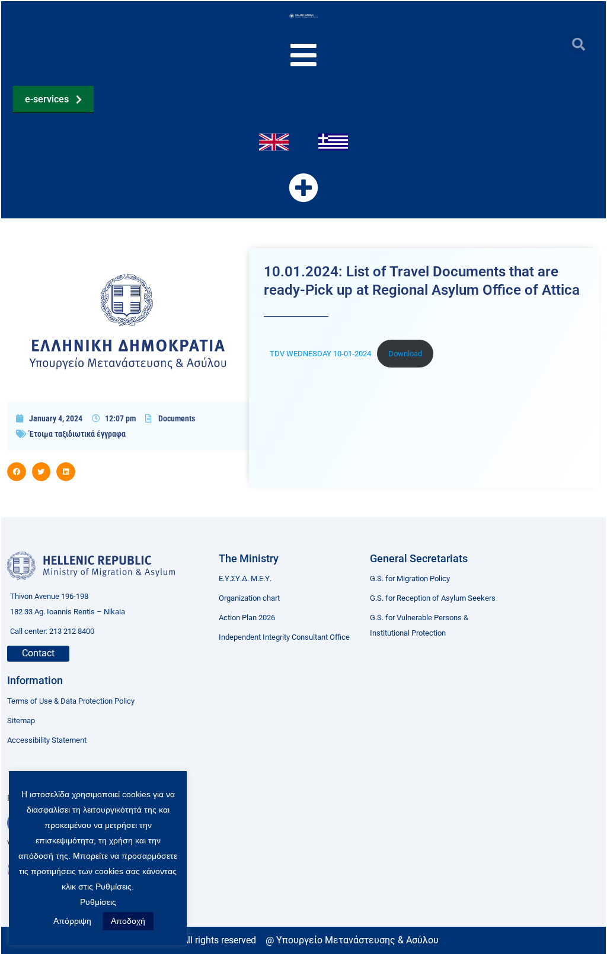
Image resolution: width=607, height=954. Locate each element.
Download (405, 353)
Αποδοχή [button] (128, 921)
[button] (578, 44)
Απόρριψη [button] (72, 921)
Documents (176, 418)
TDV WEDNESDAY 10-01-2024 (320, 353)
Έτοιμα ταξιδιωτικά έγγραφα (77, 434)
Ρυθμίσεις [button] (98, 902)
